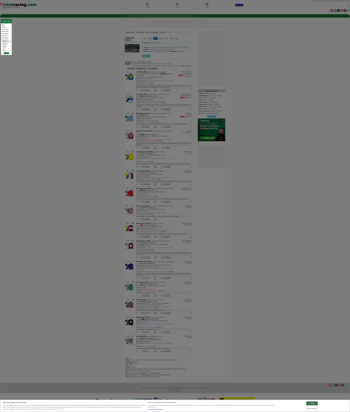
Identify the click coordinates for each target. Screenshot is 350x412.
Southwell (4, 44)
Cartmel (4, 50)
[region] (175, 406)
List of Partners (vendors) (155, 409)
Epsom (4, 47)
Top (7, 53)
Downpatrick (5, 43)
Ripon (3, 49)
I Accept (312, 403)
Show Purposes (312, 408)
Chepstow (4, 46)
